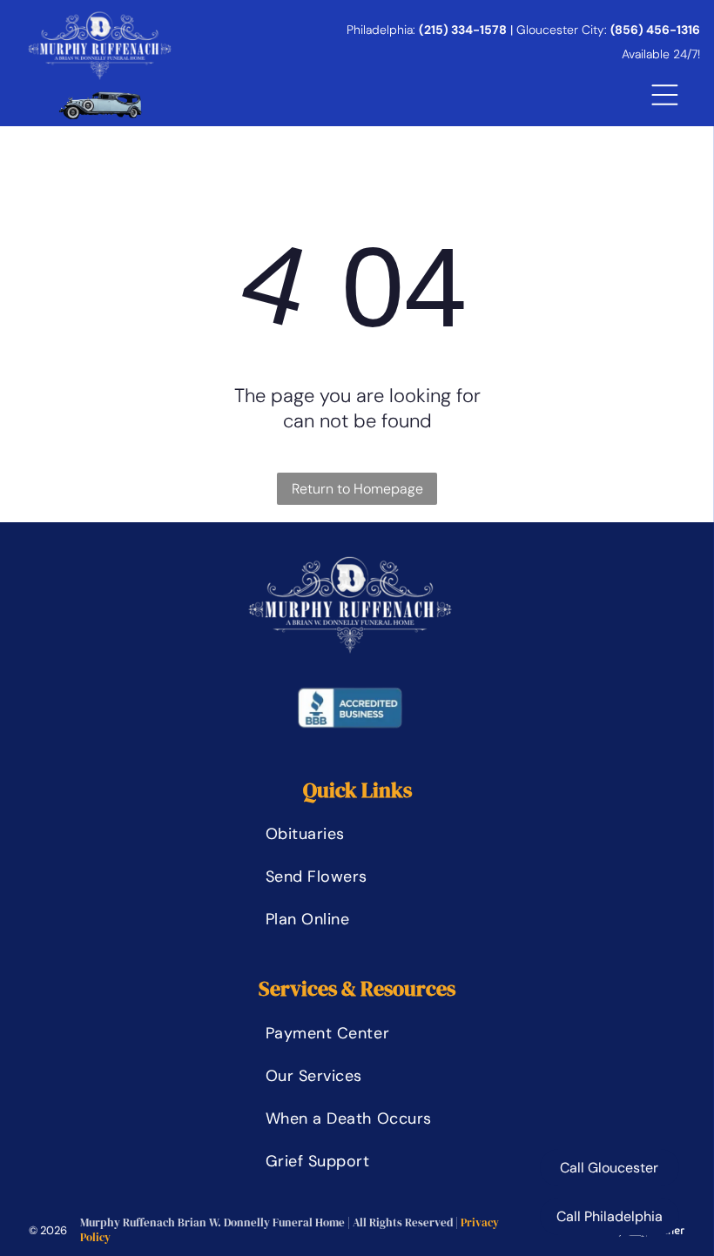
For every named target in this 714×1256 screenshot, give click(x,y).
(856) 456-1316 (655, 29)
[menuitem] (357, 834)
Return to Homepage (357, 489)
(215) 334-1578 (463, 29)
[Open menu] (665, 95)
